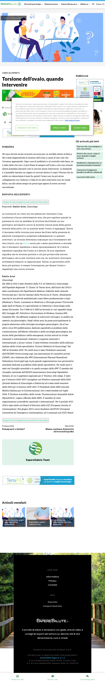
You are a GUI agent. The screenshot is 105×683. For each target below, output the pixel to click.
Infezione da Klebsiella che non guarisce (62, 522)
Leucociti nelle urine (86, 177)
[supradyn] (38, 95)
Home (6, 18)
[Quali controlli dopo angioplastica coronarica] (13, 516)
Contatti (52, 585)
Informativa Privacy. (72, 120)
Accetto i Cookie (80, 128)
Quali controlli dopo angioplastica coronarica (14, 522)
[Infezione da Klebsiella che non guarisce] (62, 516)
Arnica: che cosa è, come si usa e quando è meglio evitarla (88, 155)
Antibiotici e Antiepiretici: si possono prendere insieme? (89, 164)
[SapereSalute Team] (5, 114)
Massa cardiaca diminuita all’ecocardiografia (60, 430)
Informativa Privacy (52, 578)
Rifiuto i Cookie (59, 128)
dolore (26, 243)
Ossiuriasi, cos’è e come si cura (37, 523)
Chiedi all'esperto (16, 18)
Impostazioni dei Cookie (27, 128)
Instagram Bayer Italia (52, 606)
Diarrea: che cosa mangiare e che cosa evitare (89, 147)
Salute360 (45, 658)
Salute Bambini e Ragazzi (36, 518)
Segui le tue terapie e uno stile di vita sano (26, 202)
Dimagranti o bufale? (13, 429)
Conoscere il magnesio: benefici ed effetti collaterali (89, 171)
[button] (100, 4)
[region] (52, 116)
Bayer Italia (52, 602)
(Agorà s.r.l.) (58, 658)
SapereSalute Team (38, 459)
